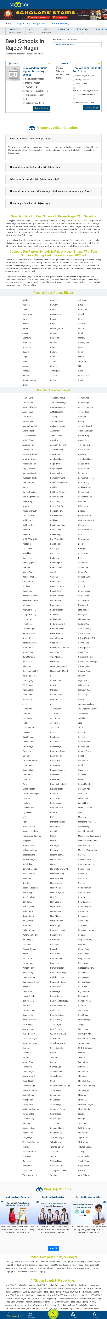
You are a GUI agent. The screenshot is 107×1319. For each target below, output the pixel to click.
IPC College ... (84, 695)
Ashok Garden (84, 445)
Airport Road (83, 412)
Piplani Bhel (55, 954)
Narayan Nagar (29, 859)
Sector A (54, 1053)
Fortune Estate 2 (57, 624)
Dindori (25, 324)
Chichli (53, 572)
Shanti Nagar (56, 1090)
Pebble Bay (55, 940)
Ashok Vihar (27, 450)
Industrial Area (56, 695)
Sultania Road (28, 1133)
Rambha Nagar (84, 1001)
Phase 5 (53, 949)
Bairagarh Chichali (30, 478)
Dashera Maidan (57, 596)
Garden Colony (84, 629)
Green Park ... (84, 652)
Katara (81, 756)
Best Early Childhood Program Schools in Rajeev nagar (30, 1302)
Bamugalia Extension (59, 483)
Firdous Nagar (84, 619)
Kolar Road (55, 779)
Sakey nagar (55, 1024)
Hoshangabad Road (59, 671)
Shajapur (82, 361)
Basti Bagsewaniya (30, 497)
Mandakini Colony (30, 831)
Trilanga (25, 1147)
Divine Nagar (55, 605)
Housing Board (84, 671)
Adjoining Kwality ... (86, 407)
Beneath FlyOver (29, 511)
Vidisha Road (56, 1166)
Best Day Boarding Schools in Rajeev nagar (30, 1265)
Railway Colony (84, 982)
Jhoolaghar (55, 723)
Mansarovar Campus (31, 836)
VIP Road (82, 1170)
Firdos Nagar (56, 619)
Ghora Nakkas (56, 638)
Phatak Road (83, 949)
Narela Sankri (56, 859)
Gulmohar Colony (85, 657)
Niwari (25, 385)
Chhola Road (28, 572)
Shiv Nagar (55, 1100)
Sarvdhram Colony (58, 1043)
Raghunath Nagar (58, 982)
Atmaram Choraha (30, 454)
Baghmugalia (56, 468)
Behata (25, 506)
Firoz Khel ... (27, 624)
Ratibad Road (56, 1010)
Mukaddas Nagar (29, 850)
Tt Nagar (54, 1152)
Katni (80, 333)
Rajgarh (25, 352)
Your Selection (14, 1316)
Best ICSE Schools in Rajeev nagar (51, 1285)
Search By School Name (64, 39)
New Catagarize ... (58, 892)
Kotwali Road (84, 784)
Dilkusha (26, 605)
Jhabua (53, 333)
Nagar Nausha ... (29, 855)
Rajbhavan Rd (84, 991)
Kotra (24, 784)
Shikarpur (82, 1095)
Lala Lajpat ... (56, 798)
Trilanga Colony (57, 1147)
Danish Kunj (55, 591)
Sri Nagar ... (27, 1123)
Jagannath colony (86, 704)
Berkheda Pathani (86, 520)
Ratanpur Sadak (29, 1010)
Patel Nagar (27, 940)
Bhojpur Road (84, 539)
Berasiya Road (84, 515)
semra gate (27, 1067)
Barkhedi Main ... (29, 492)
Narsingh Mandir (29, 869)
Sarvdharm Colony (30, 1043)
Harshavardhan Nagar (88, 662)
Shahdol (53, 361)
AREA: (46, 30)
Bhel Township (56, 539)
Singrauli (26, 371)
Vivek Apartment (29, 1175)
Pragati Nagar (84, 958)
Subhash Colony (29, 1128)
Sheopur (26, 366)
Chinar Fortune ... (29, 577)
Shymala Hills (28, 1114)
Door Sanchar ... (29, 610)
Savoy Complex (57, 1048)
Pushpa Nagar (28, 977)
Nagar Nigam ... (57, 855)
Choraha (54, 577)
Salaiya (81, 1024)
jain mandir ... (28, 718)
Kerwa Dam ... (28, 765)
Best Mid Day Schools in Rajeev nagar (67, 1265)
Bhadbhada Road (57, 525)
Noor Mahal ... (56, 916)
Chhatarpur (27, 314)
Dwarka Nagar (56, 610)
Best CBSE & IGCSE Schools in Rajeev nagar (79, 1292)
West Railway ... (85, 1175)
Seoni (24, 361)
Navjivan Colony (57, 874)
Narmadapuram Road (87, 864)
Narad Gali (82, 855)
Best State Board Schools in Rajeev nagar (24, 1288)
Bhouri (81, 544)
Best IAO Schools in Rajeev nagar (42, 1305)
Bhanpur (26, 530)
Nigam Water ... (57, 907)
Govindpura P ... (85, 647)
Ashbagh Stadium (58, 445)
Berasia (81, 511)
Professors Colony (86, 968)
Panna (53, 347)
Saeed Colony (56, 1020)
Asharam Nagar (29, 445)
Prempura (54, 963)
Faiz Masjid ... (56, 614)
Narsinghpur (83, 342)
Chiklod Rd (82, 572)
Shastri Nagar (56, 1095)
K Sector (54, 732)
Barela (25, 487)
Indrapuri (54, 690)
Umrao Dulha (83, 1156)
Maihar (53, 380)
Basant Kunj (83, 492)
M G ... (81, 812)
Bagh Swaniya (28, 468)
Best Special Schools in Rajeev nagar (28, 1272)
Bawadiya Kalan (85, 497)
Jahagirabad (28, 709)
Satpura (25, 1048)
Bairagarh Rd (28, 483)
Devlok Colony (56, 600)
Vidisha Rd (27, 1166)
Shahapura (83, 1071)
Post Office (27, 958)
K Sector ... (82, 732)
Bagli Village (83, 468)
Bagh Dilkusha (84, 464)
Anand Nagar (28, 431)
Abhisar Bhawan (57, 407)
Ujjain (80, 371)
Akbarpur (82, 421)
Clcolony (26, 586)
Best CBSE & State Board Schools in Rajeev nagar (26, 1295)
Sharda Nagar (28, 1095)
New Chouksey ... (85, 892)
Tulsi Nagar (27, 1156)
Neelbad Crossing (30, 888)
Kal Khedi (54, 742)
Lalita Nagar (55, 803)
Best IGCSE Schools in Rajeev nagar (43, 1298)
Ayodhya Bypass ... (30, 459)
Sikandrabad (55, 1114)
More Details (41, 108)
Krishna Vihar (84, 789)
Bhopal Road (55, 544)
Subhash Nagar (57, 1128)
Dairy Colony (27, 591)
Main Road (55, 826)
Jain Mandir (83, 713)
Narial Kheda (28, 864)
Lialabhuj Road (56, 808)
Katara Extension (29, 760)
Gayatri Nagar (84, 633)
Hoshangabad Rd (30, 671)
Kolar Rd (26, 779)
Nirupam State (84, 907)
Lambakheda (84, 803)
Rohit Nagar (83, 1015)
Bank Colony (83, 483)
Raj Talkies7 (83, 987)
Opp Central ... (84, 921)
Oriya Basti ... (28, 925)
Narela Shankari (85, 859)
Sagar (25, 357)
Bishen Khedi (55, 553)
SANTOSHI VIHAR (58, 1034)
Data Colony (83, 596)
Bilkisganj (82, 548)
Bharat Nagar (56, 530)
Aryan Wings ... (84, 440)
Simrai (81, 1114)
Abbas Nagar (84, 402)
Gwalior (81, 324)
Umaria (25, 375)
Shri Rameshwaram (30, 1109)
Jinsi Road (54, 727)
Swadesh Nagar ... (58, 1137)
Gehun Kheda (28, 638)
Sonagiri (81, 1119)
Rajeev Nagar (56, 996)
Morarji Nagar (28, 845)
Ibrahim (81, 676)
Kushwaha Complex (31, 793)
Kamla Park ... (28, 751)
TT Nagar (82, 1152)
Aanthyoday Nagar (58, 402)
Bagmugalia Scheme (31, 473)
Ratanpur (82, 1005)
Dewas (53, 319)
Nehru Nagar (55, 888)
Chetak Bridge (56, 567)
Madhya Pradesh (22, 23)
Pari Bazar (82, 935)
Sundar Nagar (56, 1133)
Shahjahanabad (57, 1076)
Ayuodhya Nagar (85, 459)
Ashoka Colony (56, 450)
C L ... (80, 558)
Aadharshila (27, 402)
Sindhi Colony (28, 1119)
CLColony (82, 581)
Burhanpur (82, 309)
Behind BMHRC (57, 506)
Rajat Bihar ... (28, 991)
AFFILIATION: (82, 29)
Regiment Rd (27, 1015)
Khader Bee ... (84, 765)
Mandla (81, 338)
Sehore (81, 357)
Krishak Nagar (28, 789)
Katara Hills (55, 760)
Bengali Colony (56, 511)
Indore (81, 328)
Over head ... (83, 925)
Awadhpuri (55, 454)
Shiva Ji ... (82, 1100)
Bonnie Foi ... (28, 558)
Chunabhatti (27, 581)
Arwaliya (54, 440)
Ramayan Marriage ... (59, 1001)
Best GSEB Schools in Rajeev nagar (20, 1308)
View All (53, 1248)
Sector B (81, 1053)
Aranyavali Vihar (29, 435)
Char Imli (26, 567)
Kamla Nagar (56, 746)
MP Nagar (54, 845)
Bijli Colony (27, 548)
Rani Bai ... (27, 1005)
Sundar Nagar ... (85, 1133)
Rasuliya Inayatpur (58, 1005)
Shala (52, 1081)
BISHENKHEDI (84, 553)
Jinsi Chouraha (29, 727)
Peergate (82, 944)
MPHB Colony (84, 845)
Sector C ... (55, 1057)
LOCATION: (14, 30)
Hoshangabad (56, 328)
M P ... (25, 817)
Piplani (25, 954)
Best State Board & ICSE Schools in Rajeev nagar (81, 1298)
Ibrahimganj (27, 680)
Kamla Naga (27, 746)
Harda (25, 328)
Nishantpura (27, 911)
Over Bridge (55, 925)
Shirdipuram (27, 1100)
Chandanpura (56, 563)
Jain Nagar (55, 718)
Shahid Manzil (28, 1076)
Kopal (80, 779)
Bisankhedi (27, 553)
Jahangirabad (56, 709)
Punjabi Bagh (28, 972)
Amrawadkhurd (85, 426)
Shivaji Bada (27, 1104)
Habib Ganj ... (56, 662)
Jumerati (26, 732)
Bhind (24, 309)
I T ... (52, 676)
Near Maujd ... (84, 878)
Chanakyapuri (28, 563)
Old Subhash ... (29, 921)
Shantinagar (83, 1090)
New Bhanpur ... (29, 892)
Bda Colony (27, 501)
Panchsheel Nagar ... (87, 930)
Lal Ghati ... (27, 798)
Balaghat (26, 305)
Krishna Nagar (56, 789)
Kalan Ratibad (84, 742)
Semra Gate (83, 1062)
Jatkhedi (26, 723)
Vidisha (53, 375)
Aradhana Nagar (85, 431)
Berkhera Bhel (28, 525)
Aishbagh (82, 417)
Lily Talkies (27, 812)
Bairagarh (82, 473)
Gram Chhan (27, 652)
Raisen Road (55, 987)
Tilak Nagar (83, 1142)
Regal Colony (83, 1010)
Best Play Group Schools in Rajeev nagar (53, 1262)
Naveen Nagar (28, 874)
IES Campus (27, 685)
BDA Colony (55, 501)
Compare (14, 63)
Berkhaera (26, 520)
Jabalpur (26, 333)
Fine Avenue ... (28, 619)
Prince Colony (28, 968)
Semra (53, 1062)
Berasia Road (56, 515)
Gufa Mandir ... (28, 657)
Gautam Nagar (28, 633)
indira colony (83, 685)
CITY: (32, 30)
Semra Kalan (55, 1067)
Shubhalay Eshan (57, 1109)
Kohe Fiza (54, 775)
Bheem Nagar (56, 534)
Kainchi (81, 737)
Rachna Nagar (84, 977)
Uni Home (26, 1161)
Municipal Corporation (87, 850)
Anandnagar (55, 431)
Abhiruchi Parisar (29, 407)
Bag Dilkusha (56, 464)
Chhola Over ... (84, 567)
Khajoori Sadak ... (57, 770)
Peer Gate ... (55, 944)
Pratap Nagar (28, 963)
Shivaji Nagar (56, 1104)
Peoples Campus (29, 949)
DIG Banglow (83, 600)
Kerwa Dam (83, 760)
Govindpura (27, 647)
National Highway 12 (59, 869)
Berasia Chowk (28, 515)
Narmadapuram (29, 380)
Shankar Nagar (29, 1086)
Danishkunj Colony (30, 596)
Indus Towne (27, 695)
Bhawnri (26, 534)
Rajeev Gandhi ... (29, 996)
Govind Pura (83, 643)
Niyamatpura (28, 916)
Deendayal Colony (30, 600)
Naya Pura (82, 874)
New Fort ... (55, 897)
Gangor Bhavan (57, 629)
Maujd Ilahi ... (28, 841)
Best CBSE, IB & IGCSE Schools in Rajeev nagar (38, 1292)
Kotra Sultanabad (58, 784)
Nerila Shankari (84, 888)
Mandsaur (26, 342)
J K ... (24, 704)
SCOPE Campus (85, 1048)
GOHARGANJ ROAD (87, 638)
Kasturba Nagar (57, 756)
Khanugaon (27, 775)
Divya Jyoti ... (84, 605)
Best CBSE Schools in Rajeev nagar (20, 1285)
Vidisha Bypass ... (85, 1161)
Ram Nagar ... (28, 1001)
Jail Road (54, 713)
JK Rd (80, 727)
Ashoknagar (83, 300)
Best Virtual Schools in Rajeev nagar (51, 1268)
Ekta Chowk (83, 610)
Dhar (80, 319)
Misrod (53, 841)
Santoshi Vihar (84, 1034)
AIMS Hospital (56, 412)
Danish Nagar (84, 591)
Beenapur (82, 501)
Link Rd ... (54, 812)
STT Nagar (54, 1123)
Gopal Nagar (55, 643)
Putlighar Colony (57, 977)
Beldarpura (83, 506)
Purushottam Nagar (59, 972)
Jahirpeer (26, 713)
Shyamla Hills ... (85, 1109)
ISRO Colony (55, 699)
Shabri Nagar (28, 1071)
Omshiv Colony (56, 921)
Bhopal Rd (26, 544)
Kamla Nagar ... (85, 746)
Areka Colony (56, 435)
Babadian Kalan (29, 464)
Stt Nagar (82, 1123)
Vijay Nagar (27, 1170)
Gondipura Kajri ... (30, 643)
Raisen (81, 352)
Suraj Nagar (27, 1137)
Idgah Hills (82, 680)
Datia (24, 319)
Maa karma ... (84, 817)
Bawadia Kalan (56, 497)
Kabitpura (54, 737)
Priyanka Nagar (57, 968)
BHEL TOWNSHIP (30, 539)
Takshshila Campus (30, 1142)
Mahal (25, 822)
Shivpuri (53, 366)
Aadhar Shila (83, 398)
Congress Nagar (57, 586)
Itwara (81, 699)
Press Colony (83, 963)
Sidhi (80, 366)
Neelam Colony (56, 883)
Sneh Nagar (55, 1119)
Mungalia (54, 850)
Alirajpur (26, 300)
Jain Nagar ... (84, 718)
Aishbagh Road (57, 421)
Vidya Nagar (83, 1166)
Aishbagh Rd (27, 421)
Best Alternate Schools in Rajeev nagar (60, 1288)
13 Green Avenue (57, 398)
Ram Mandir (83, 996)
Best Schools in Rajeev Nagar (56, 23)
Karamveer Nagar (58, 751)
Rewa (80, 347)
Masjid (53, 836)
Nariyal (53, 864)
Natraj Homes (84, 869)
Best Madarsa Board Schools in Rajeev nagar (77, 1305)
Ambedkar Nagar (57, 426)
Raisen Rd (26, 987)
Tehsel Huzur (55, 1142)
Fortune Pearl (84, 624)
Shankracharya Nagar (87, 1086)
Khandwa (26, 338)
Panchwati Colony (30, 935)
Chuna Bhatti (84, 577)
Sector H (82, 1057)
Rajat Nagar (55, 991)
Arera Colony (83, 435)
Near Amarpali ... (57, 878)
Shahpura (82, 1076)
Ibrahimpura (55, 680)
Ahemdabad (27, 412)
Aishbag (53, 417)
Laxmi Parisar (28, 808)
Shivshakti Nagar (85, 1104)
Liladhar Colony (85, 808)
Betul (80, 305)
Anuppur (54, 300)
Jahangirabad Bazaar (87, 709)
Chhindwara (55, 314)
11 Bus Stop (27, 398)
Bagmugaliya (56, 473)
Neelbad (81, 883)
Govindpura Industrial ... (60, 647)
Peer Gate (26, 944)
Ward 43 (54, 1175)
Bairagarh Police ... (86, 478)
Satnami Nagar (84, 1043)
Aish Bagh (26, 417)
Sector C (26, 1057)
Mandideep (55, 831)
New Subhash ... (29, 907)
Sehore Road (27, 1062)
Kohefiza (82, 775)
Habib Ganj (27, 662)
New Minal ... (55, 902)
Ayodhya (82, 454)
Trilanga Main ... (85, 1147)
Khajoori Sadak (29, 770)
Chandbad (82, 563)
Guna (52, 324)
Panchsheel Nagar (58, 930)
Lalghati (26, 803)
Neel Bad (26, 883)
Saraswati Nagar (29, 1038)
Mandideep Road (85, 831)
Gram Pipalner (56, 652)
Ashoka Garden (85, 450)
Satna (52, 357)
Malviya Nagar (84, 826)
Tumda (53, 1156)
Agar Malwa (83, 375)
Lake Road (82, 793)
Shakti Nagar (28, 1081)
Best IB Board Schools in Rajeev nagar (84, 1285)
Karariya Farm (84, 751)
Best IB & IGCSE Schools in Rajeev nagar (66, 1295)
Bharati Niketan (85, 530)
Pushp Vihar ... (84, 972)
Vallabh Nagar (56, 1161)
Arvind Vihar (27, 440)
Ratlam (53, 352)
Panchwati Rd (56, 935)
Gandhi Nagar (28, 629)
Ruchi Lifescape (29, 1020)
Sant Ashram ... (57, 1029)
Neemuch (26, 347)
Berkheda (54, 520)
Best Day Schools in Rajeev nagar (19, 1262)
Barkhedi (54, 487)
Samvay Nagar (28, 1029)
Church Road (56, 581)
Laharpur (54, 793)
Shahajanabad (56, 1071)
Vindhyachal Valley (58, 1170)
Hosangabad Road (58, 666)
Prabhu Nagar (56, 958)
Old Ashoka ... (84, 916)
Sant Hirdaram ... (29, 1034)
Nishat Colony (56, 911)
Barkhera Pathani (57, 492)
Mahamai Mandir (57, 822)
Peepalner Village (85, 940)
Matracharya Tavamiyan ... (89, 836)
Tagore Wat (83, 1137)
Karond (25, 756)
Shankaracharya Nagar (60, 1086)
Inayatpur (54, 685)
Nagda (81, 380)
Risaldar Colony (57, 1015)
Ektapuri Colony (29, 614)
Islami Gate (27, 699)
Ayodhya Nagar (57, 459)
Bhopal (36, 23)
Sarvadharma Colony (87, 1038)
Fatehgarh (82, 614)
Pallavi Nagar (28, 930)
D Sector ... (82, 586)
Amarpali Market (29, 426)
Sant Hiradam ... (85, 1029)
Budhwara (54, 558)
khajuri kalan (83, 770)
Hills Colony (27, 666)
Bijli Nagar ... (55, 548)
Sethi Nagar (83, 1067)
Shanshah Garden (30, 1090)
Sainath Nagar (84, 1020)
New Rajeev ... (84, 902)
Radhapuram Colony (31, 982)
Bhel (80, 534)
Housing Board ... (29, 676)
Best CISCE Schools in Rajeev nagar (70, 1302)
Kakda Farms (28, 742)
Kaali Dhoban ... (29, 737)
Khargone (54, 338)
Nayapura (26, 878)
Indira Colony (28, 690)
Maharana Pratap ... (87, 822)
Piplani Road (83, 954)
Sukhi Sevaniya (84, 1128)
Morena (53, 342)
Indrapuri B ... (84, 690)
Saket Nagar (27, 1024)
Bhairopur (82, 525)
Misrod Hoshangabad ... (88, 841)
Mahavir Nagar (28, 826)
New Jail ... (27, 902)
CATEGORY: (64, 29)
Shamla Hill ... (84, 1081)
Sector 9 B (26, 1053)
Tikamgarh (55, 371)
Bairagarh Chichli (57, 478)
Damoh (81, 314)
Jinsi (80, 723)
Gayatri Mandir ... (57, 633)
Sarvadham (55, 1038)
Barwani (54, 305)
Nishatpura (83, 911)
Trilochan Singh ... (30, 1152)
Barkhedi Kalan (84, 487)
